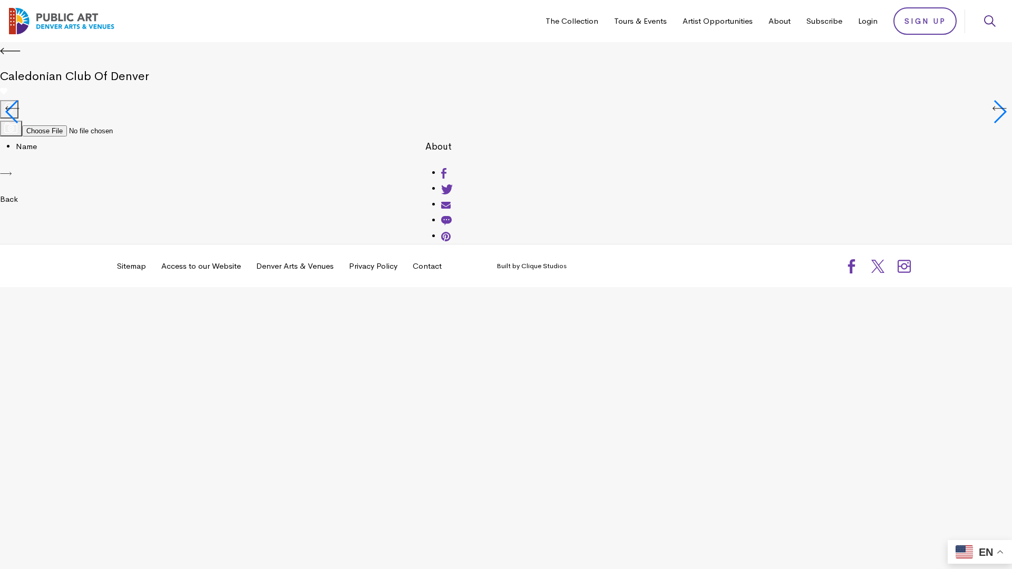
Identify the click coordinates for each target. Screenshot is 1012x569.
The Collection (572, 21)
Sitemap (131, 266)
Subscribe (824, 21)
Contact (427, 266)
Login (868, 21)
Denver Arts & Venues (295, 266)
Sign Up (925, 21)
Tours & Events (640, 21)
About (779, 21)
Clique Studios (544, 265)
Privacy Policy (373, 266)
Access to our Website (201, 266)
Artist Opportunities (718, 21)
